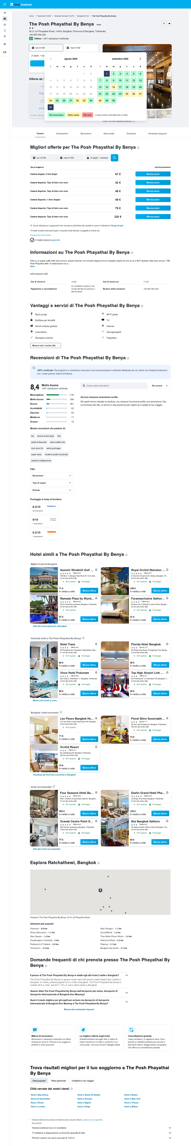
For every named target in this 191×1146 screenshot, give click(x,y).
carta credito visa (57, 442)
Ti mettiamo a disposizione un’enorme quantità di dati (58, 1132)
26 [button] (64, 100)
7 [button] (77, 80)
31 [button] (50, 107)
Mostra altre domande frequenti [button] (79, 1009)
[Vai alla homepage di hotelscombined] (21, 4)
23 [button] (91, 93)
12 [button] (64, 87)
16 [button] (91, 87)
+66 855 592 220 (37, 34)
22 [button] (84, 93)
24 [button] (50, 100)
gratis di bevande (39, 442)
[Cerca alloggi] (4, 19)
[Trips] (4, 44)
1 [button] (84, 73)
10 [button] (50, 87)
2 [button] (91, 73)
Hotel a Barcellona (39, 1094)
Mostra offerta (89, 590)
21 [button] (77, 93)
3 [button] (50, 80)
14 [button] (77, 87)
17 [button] (50, 93)
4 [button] (57, 80)
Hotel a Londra (38, 1106)
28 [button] (77, 100)
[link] (50, 626)
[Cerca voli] (4, 13)
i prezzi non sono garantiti (92, 1119)
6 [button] (70, 80)
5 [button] (64, 80)
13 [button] (70, 87)
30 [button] (91, 100)
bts (32, 435)
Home (31, 16)
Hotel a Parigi (83, 1106)
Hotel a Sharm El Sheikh (88, 1094)
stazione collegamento (41, 460)
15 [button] (84, 87)
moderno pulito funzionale (56, 454)
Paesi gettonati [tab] (58, 1080)
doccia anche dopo (45, 435)
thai (59, 435)
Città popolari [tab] (39, 1080)
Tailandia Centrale (61, 16)
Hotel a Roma (37, 1102)
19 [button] (64, 93)
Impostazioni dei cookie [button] (40, 235)
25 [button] (57, 100)
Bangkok (80, 16)
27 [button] (70, 100)
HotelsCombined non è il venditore (49, 1127)
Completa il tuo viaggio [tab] (83, 1080)
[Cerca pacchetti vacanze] (4, 30)
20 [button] (70, 93)
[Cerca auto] (4, 24)
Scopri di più (117, 225)
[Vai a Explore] (4, 36)
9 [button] (91, 80)
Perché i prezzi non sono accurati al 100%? (53, 1137)
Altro (32, 266)
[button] (5, 4)
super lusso (36, 454)
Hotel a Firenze (131, 1102)
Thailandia (41, 16)
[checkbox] (44, 508)
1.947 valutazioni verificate (55, 38)
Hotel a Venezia (84, 1098)
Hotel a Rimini (131, 1094)
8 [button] (84, 80)
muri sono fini (37, 448)
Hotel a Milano (131, 1106)
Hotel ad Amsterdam (40, 1098)
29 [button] (84, 100)
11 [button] (57, 87)
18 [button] (57, 93)
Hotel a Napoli (84, 1102)
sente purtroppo (54, 448)
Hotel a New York (132, 1098)
